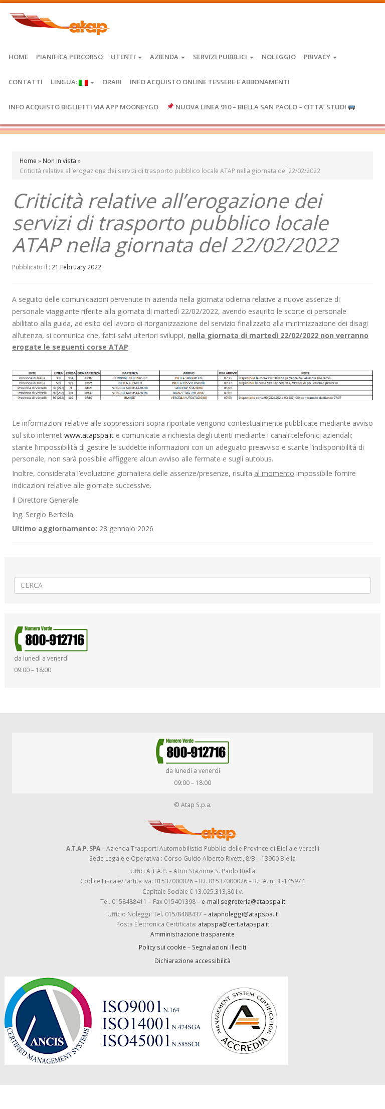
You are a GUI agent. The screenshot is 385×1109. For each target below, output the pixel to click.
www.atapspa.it (89, 435)
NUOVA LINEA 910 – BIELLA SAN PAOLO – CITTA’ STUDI (261, 106)
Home (18, 56)
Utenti (124, 56)
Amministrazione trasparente (192, 934)
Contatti (26, 81)
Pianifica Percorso (69, 56)
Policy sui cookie (162, 947)
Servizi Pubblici (221, 56)
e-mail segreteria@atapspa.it (243, 901)
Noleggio (279, 56)
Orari (112, 81)
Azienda (165, 56)
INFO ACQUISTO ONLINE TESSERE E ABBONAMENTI (210, 81)
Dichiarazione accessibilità (192, 961)
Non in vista (59, 160)
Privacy (318, 56)
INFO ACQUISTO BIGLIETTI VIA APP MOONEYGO (83, 106)
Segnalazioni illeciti (219, 947)
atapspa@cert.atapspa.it (233, 924)
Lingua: (65, 81)
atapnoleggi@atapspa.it (243, 914)
